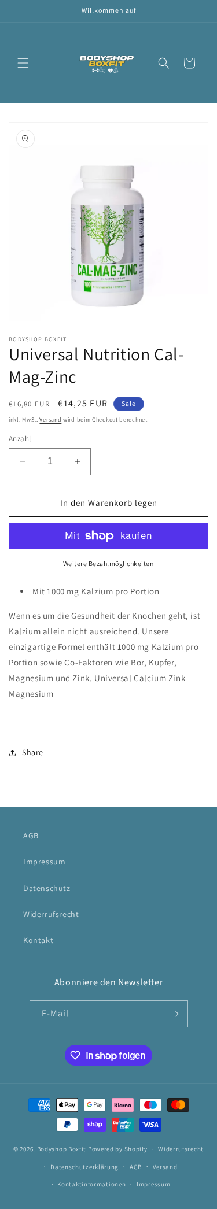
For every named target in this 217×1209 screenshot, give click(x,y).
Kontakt (38, 940)
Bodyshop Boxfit (62, 1149)
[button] (23, 63)
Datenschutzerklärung (84, 1167)
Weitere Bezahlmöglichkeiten (109, 563)
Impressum (44, 861)
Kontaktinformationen (91, 1184)
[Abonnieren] (174, 1013)
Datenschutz (47, 888)
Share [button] (32, 752)
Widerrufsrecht (51, 914)
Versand (50, 419)
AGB (31, 835)
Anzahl (20, 438)
